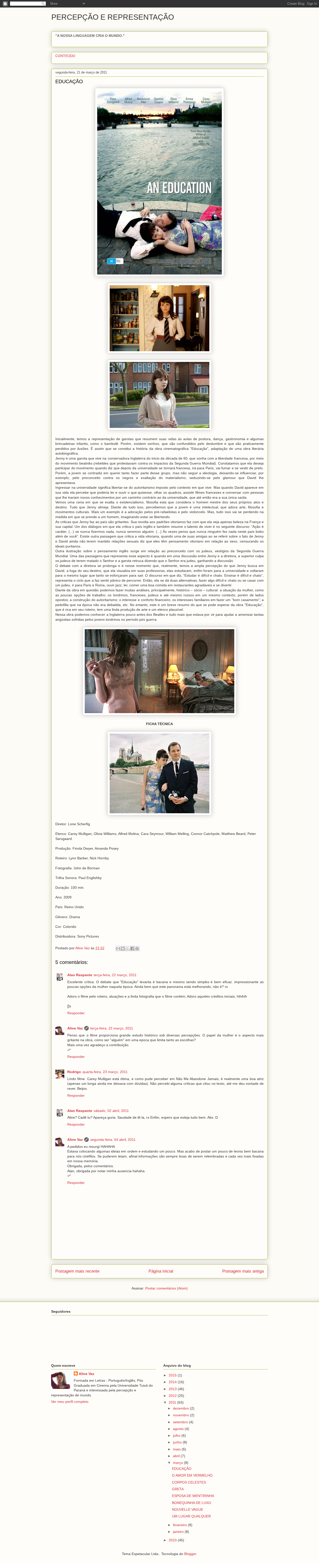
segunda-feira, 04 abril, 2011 (113, 1140)
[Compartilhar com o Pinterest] (137, 948)
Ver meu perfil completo (69, 1402)
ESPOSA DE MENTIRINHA (193, 1496)
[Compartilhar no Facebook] (132, 948)
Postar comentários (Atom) (166, 1288)
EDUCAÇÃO (181, 1469)
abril (177, 1456)
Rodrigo (74, 1072)
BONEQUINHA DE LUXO (191, 1503)
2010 (173, 1540)
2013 (173, 1389)
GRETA (178, 1489)
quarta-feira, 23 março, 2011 (105, 1072)
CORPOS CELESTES (189, 1482)
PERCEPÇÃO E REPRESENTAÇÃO (112, 17)
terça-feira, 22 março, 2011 (115, 975)
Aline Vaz (75, 1028)
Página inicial (161, 1271)
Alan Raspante (79, 975)
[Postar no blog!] (122, 948)
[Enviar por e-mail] (118, 948)
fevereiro (180, 1525)
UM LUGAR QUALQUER (191, 1516)
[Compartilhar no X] (127, 948)
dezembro (181, 1408)
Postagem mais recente (77, 1271)
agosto (179, 1429)
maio (177, 1449)
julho (177, 1435)
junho (178, 1442)
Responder (76, 1013)
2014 (173, 1382)
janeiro (179, 1532)
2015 (173, 1375)
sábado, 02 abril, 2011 (111, 1111)
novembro (181, 1415)
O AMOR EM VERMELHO (192, 1475)
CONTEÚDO (65, 56)
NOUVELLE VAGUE (187, 1509)
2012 (173, 1396)
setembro (181, 1422)
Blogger (190, 1554)
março (178, 1463)
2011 (173, 1402)
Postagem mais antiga (243, 1271)
